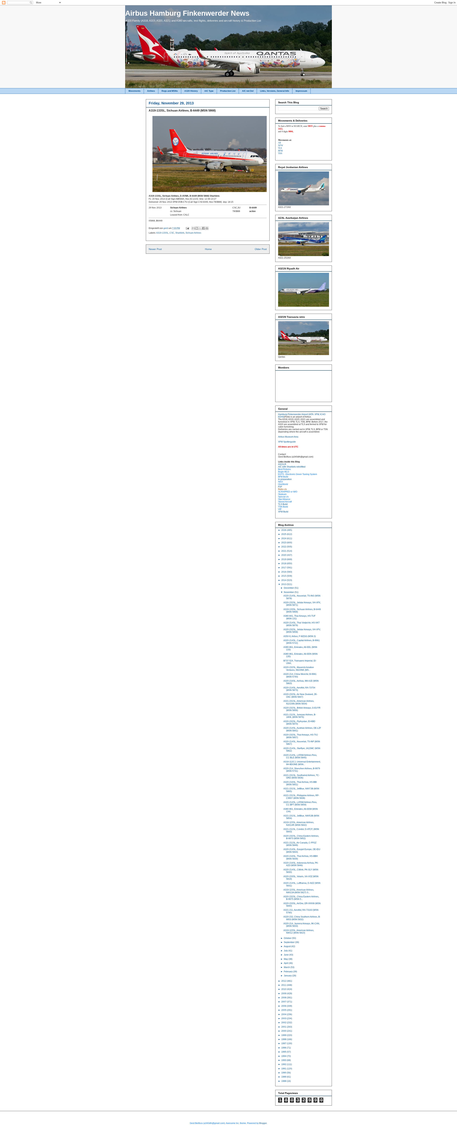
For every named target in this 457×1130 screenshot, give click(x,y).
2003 (284, 1018)
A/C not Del (247, 91)
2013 (284, 584)
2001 (284, 1027)
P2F (280, 487)
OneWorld (283, 484)
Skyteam (282, 494)
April (286, 963)
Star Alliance (284, 499)
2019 (284, 559)
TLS (280, 148)
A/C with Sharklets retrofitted (291, 467)
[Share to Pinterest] (207, 228)
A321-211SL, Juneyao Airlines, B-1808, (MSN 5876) (299, 715)
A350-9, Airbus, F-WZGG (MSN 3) (299, 636)
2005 (284, 1010)
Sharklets (179, 233)
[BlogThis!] (197, 228)
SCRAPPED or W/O (287, 492)
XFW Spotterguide (287, 442)
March (287, 967)
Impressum (301, 91)
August (287, 946)
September (289, 942)
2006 (284, 1006)
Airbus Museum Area (288, 437)
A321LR (282, 464)
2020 (284, 555)
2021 (284, 551)
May (286, 959)
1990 (284, 1072)
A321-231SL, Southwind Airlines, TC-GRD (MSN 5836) (301, 776)
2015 (284, 576)
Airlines (151, 91)
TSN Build (283, 506)
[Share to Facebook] (203, 228)
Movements (134, 91)
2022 (284, 546)
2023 (284, 542)
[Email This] (193, 228)
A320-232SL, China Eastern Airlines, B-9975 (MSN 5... (301, 897)
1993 (284, 1060)
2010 (284, 989)
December (289, 588)
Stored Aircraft (285, 501)
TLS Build (283, 504)
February (288, 971)
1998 (284, 1039)
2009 (284, 993)
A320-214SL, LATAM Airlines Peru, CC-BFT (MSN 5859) (300, 803)
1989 (284, 1077)
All (279, 142)
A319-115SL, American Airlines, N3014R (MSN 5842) (298, 823)
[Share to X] (200, 228)
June (286, 955)
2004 (284, 1014)
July (286, 950)
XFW (280, 145)
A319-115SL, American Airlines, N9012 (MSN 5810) (298, 931)
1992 (284, 1064)
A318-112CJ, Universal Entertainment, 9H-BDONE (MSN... (302, 762)
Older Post (261, 249)
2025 (284, 534)
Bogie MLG (283, 472)
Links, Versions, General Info (274, 91)
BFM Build (283, 477)
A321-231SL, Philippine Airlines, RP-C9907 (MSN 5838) (301, 796)
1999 (284, 1035)
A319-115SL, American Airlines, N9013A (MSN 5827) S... (298, 891)
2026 (284, 530)
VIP (280, 509)
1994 (284, 1056)
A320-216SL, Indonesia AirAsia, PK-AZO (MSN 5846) (300, 864)
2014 (284, 580)
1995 (284, 1052)
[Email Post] (187, 228)
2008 (284, 997)
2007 (284, 1001)
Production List (227, 91)
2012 (284, 981)
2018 (284, 563)
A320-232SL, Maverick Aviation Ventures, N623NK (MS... (298, 668)
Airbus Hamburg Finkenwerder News (187, 13)
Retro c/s (282, 489)
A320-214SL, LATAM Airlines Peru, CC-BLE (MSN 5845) (300, 756)
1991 (284, 1068)
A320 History (191, 91)
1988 (284, 1081)
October (288, 938)
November (289, 592)
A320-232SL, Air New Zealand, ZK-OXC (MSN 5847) (300, 695)
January (288, 975)
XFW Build (283, 511)
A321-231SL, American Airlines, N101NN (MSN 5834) (298, 702)
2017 (284, 567)
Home (208, 249)
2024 (284, 538)
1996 (284, 1047)
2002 (284, 1022)
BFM (280, 151)
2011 (284, 985)
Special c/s (283, 497)
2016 (284, 572)
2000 (284, 1031)
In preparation (285, 479)
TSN (280, 153)
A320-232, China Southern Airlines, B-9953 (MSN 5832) (301, 918)
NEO (280, 482)
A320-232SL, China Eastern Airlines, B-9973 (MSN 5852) (301, 837)
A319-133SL (162, 233)
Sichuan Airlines (193, 233)
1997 (284, 1043)
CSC (172, 233)
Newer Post (155, 249)
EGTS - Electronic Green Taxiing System (297, 474)
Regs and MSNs (170, 91)
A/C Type (209, 91)
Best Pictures (284, 469)
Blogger (263, 1123)
